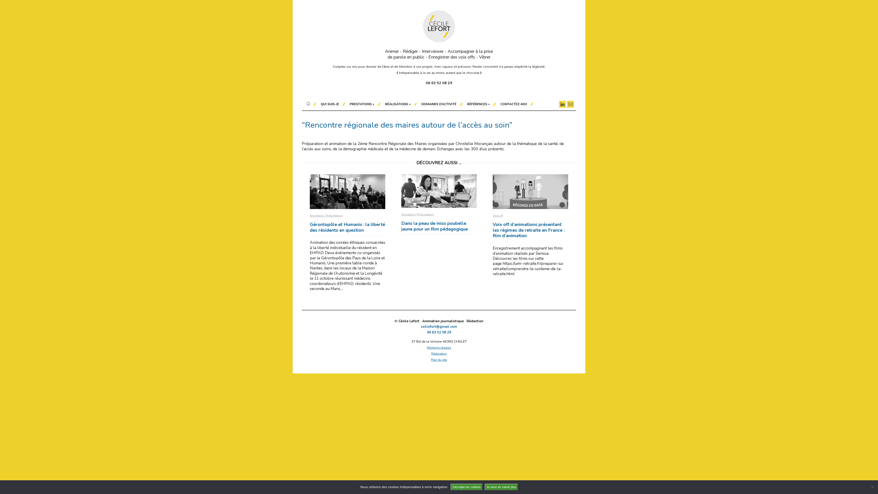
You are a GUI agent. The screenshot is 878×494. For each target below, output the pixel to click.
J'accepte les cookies (466, 487)
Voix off (498, 216)
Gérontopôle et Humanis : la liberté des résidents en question (347, 227)
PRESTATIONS (362, 104)
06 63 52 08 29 (439, 332)
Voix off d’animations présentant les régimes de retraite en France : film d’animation (529, 230)
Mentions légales (439, 348)
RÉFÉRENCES (478, 104)
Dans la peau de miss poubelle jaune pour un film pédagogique (434, 226)
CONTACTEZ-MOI (514, 104)
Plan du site (439, 360)
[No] (872, 487)
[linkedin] (562, 104)
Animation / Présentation (326, 216)
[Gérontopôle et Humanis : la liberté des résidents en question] (347, 191)
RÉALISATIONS (398, 104)
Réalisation (439, 354)
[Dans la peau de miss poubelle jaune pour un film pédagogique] (439, 191)
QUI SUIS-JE (330, 104)
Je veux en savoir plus (501, 487)
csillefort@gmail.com (439, 326)
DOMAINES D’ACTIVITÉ (438, 104)
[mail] (570, 104)
